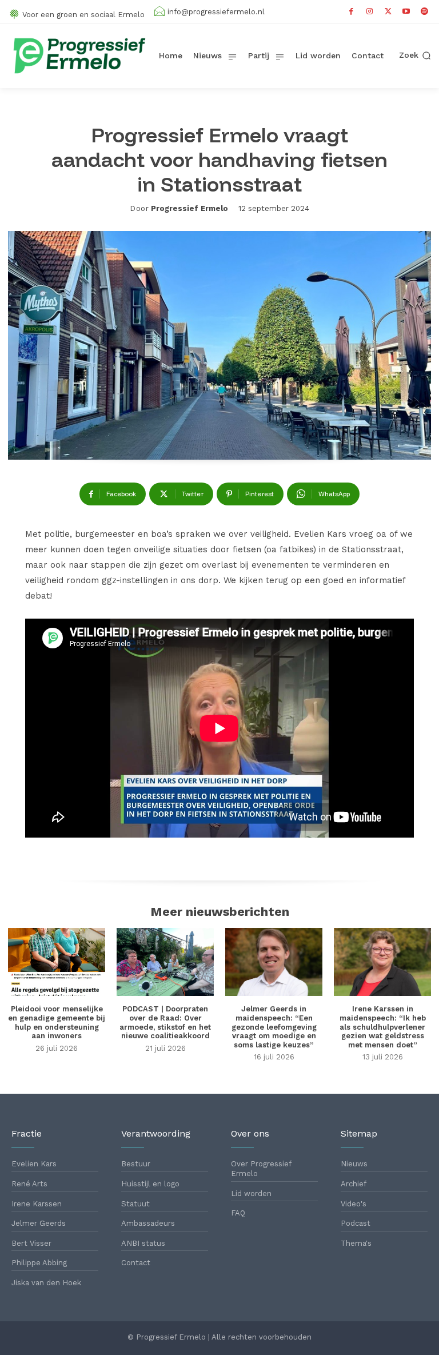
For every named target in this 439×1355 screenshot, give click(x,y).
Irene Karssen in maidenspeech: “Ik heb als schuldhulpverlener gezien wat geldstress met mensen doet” (383, 1027)
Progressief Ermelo (189, 208)
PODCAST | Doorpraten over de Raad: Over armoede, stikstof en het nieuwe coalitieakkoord (165, 1022)
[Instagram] (370, 11)
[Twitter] (388, 11)
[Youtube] (406, 11)
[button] (415, 55)
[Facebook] (351, 11)
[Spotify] (424, 11)
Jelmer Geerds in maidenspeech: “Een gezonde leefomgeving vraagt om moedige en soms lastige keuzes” (274, 1027)
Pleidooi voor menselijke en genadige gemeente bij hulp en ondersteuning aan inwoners (56, 1022)
